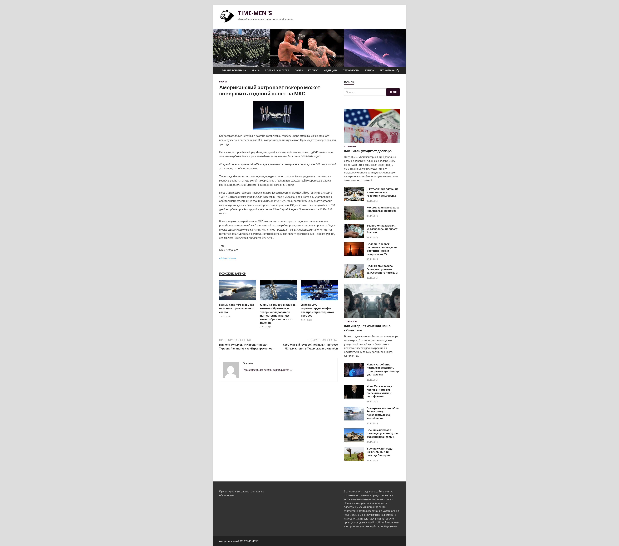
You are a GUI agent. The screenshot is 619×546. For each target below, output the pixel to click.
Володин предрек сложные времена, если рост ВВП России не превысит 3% (382, 248)
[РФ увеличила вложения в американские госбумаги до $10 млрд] (354, 200)
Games (299, 70)
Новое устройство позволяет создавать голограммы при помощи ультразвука (383, 369)
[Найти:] (372, 92)
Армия (255, 70)
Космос (313, 70)
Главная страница (234, 70)
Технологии (351, 70)
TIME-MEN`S (255, 13)
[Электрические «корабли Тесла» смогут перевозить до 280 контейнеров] (354, 419)
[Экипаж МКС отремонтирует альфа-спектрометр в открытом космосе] (319, 301)
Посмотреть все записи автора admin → (267, 369)
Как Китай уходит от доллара (368, 151)
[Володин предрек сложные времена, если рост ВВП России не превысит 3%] (354, 255)
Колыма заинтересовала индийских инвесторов (383, 209)
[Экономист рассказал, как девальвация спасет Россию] (354, 236)
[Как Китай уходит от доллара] (372, 143)
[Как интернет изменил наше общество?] (372, 318)
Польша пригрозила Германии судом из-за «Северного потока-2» (382, 269)
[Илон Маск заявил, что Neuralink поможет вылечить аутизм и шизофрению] (354, 397)
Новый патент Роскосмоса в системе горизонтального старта (237, 308)
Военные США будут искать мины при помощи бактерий (380, 452)
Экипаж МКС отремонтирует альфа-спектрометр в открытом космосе (317, 310)
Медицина (331, 70)
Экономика (387, 70)
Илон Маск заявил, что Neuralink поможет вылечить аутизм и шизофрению (381, 391)
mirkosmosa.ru (227, 257)
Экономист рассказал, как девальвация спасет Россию (382, 229)
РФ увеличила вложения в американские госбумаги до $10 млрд (382, 192)
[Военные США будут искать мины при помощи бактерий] (354, 459)
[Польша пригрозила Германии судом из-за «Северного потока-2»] (354, 277)
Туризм (369, 70)
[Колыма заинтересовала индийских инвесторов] (354, 218)
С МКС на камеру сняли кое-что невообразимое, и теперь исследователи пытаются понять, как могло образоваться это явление (278, 313)
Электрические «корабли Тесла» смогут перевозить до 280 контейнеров (383, 413)
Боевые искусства (277, 70)
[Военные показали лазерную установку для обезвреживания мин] (354, 441)
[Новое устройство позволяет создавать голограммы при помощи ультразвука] (354, 375)
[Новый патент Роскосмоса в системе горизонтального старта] (237, 301)
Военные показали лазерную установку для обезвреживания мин (382, 433)
